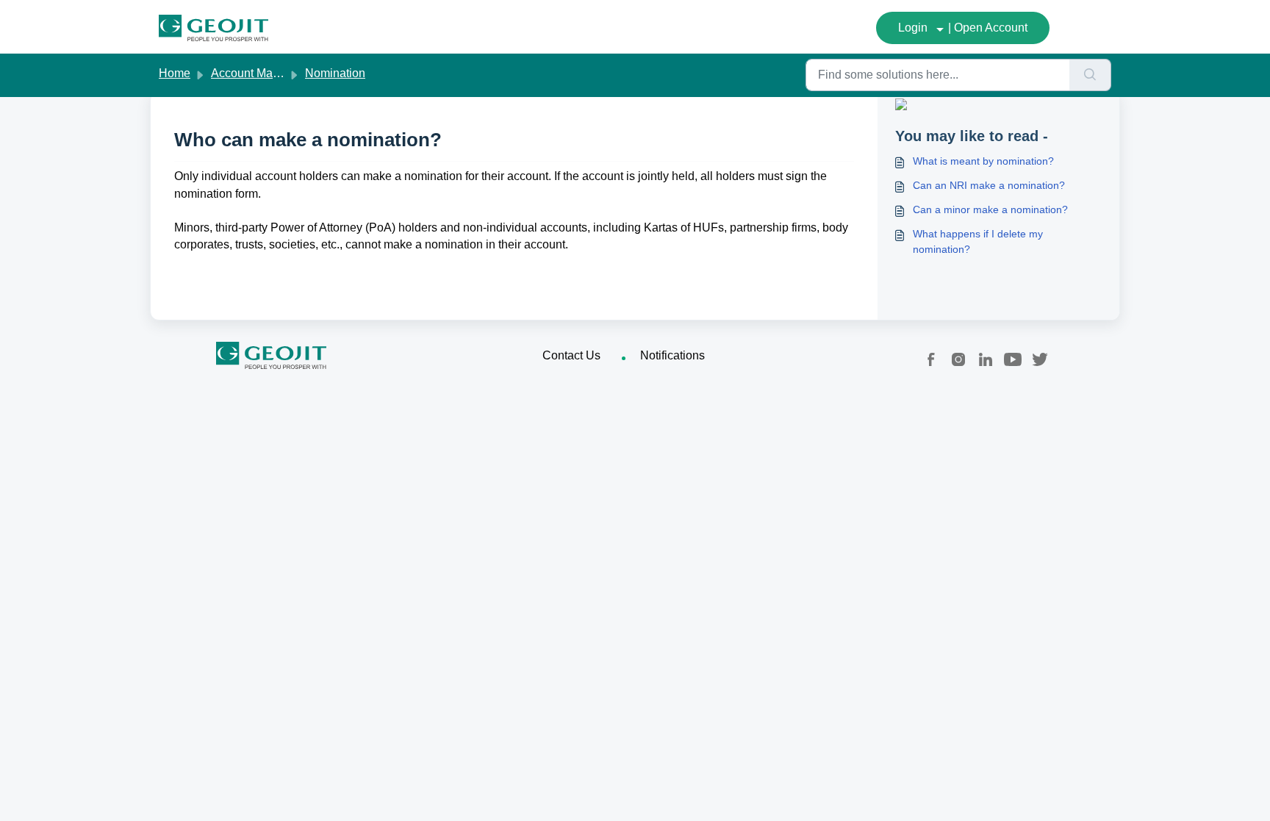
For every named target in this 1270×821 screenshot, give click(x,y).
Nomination (335, 73)
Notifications (672, 355)
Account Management (268, 73)
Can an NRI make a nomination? (989, 185)
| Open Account (987, 27)
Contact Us (571, 355)
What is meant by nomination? (983, 161)
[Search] (1090, 75)
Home (174, 73)
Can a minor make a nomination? (990, 209)
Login (913, 27)
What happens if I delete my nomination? (978, 241)
